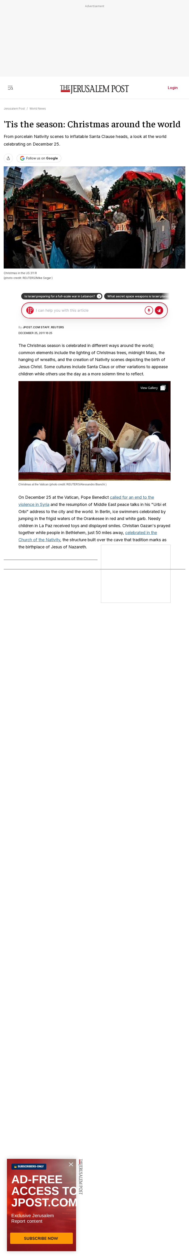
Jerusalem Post (14, 108)
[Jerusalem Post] (94, 90)
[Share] (8, 158)
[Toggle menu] (10, 88)
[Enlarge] (153, 387)
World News (38, 108)
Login (173, 87)
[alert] (41, 1205)
